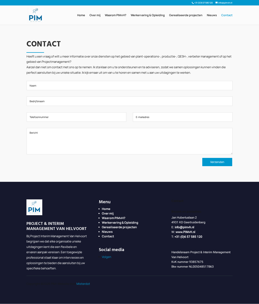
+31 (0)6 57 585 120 (203, 2)
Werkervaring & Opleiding (148, 15)
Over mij (95, 15)
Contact (227, 15)
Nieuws (212, 15)
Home (81, 15)
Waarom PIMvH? (115, 15)
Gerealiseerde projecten (185, 15)
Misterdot (83, 284)
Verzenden (217, 162)
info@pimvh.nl (184, 227)
